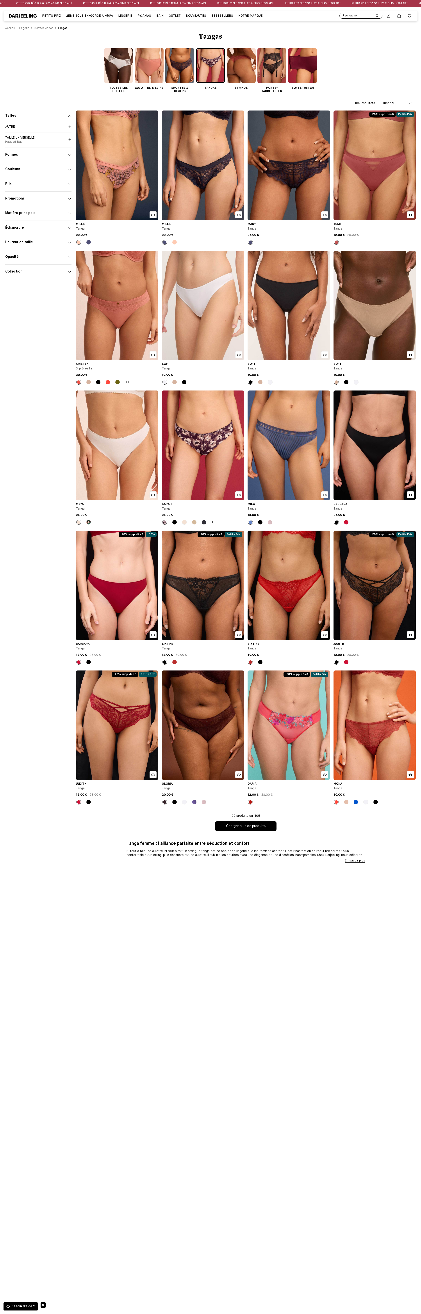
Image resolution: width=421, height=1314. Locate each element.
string (157, 855)
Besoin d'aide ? (23, 1306)
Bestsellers (222, 15)
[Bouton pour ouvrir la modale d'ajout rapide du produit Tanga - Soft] (238, 354)
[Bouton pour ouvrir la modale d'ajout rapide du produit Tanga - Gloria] (238, 774)
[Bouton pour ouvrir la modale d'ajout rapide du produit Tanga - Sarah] (238, 494)
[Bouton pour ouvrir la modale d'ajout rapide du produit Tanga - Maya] (153, 494)
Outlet (175, 15)
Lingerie (125, 15)
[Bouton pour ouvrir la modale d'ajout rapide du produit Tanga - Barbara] (410, 494)
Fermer (43, 1305)
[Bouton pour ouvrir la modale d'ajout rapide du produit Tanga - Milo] (324, 494)
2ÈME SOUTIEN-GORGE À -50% (89, 15)
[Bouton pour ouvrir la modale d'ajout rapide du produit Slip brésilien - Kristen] (153, 354)
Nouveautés (196, 15)
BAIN (160, 15)
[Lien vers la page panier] (399, 15)
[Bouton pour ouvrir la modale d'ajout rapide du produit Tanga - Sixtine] (238, 634)
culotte (200, 855)
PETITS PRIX (51, 15)
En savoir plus (355, 860)
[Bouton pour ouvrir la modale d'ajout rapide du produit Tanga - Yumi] (410, 214)
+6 (214, 522)
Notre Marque (250, 15)
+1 (127, 382)
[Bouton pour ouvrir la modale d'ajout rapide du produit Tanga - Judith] (410, 634)
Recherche (350, 15)
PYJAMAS (144, 15)
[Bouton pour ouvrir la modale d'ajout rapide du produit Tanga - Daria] (324, 774)
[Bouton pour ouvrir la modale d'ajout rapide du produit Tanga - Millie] (153, 214)
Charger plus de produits (246, 826)
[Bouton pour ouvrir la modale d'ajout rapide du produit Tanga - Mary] (324, 214)
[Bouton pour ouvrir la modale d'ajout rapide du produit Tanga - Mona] (410, 774)
